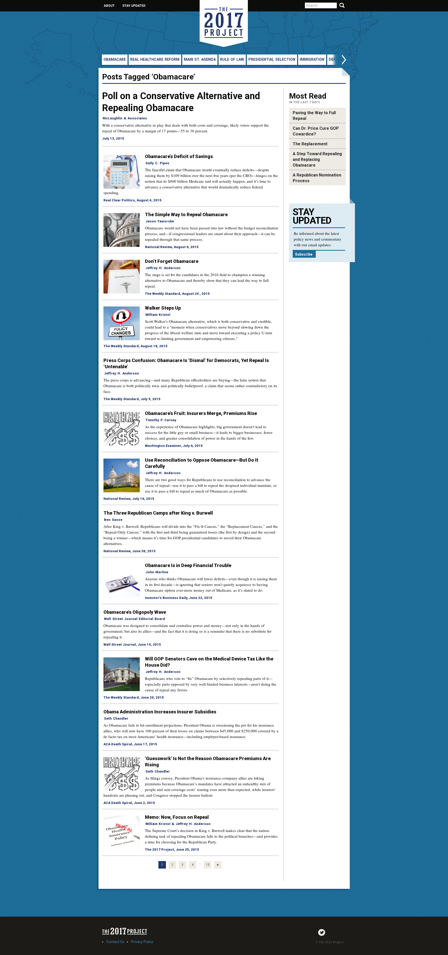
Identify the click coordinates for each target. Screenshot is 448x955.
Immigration (312, 59)
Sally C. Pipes (157, 163)
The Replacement (310, 143)
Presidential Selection (271, 59)
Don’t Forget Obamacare (171, 261)
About (109, 6)
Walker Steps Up (163, 308)
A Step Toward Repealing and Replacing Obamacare (317, 159)
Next (338, 60)
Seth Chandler (116, 718)
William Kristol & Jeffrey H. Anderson (178, 824)
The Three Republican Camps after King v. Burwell (158, 513)
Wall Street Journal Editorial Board (134, 619)
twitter (322, 932)
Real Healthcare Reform (154, 59)
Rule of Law (232, 59)
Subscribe (303, 254)
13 (207, 865)
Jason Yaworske (159, 221)
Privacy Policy (142, 942)
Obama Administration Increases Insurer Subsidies (159, 711)
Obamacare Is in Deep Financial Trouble (188, 565)
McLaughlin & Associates (125, 118)
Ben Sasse (113, 520)
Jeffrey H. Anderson (162, 268)
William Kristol (157, 315)
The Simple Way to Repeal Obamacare (186, 214)
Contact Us (115, 942)
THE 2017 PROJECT (224, 23)
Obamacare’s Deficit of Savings (179, 156)
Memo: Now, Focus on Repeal (177, 817)
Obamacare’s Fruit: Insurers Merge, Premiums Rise (201, 413)
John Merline (156, 572)
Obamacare (114, 59)
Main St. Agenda (200, 59)
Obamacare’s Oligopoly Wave (134, 612)
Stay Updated (133, 6)
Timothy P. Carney (160, 420)
